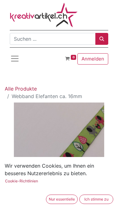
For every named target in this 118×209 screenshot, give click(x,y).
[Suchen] (101, 39)
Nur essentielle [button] (62, 199)
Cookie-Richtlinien (21, 181)
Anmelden (92, 59)
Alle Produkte (21, 89)
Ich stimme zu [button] (96, 199)
